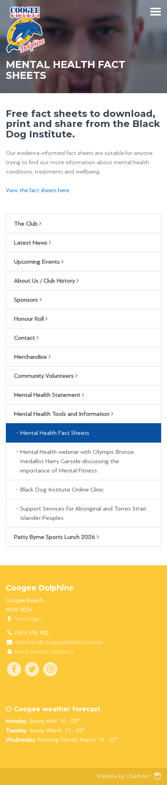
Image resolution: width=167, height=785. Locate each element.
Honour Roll (29, 318)
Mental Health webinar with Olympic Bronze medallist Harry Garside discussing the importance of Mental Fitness (77, 461)
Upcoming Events (37, 261)
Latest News (31, 242)
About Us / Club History (45, 280)
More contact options (43, 651)
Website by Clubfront (123, 776)
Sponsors (27, 299)
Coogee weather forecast (56, 709)
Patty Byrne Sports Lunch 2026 (55, 536)
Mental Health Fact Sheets (54, 432)
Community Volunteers (44, 375)
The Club (26, 223)
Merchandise (31, 356)
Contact (25, 337)
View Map (28, 619)
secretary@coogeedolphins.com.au (59, 642)
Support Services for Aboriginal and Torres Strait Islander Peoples (83, 513)
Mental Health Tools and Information (62, 413)
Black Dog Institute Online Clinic (62, 489)
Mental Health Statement (48, 394)
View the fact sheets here (37, 190)
